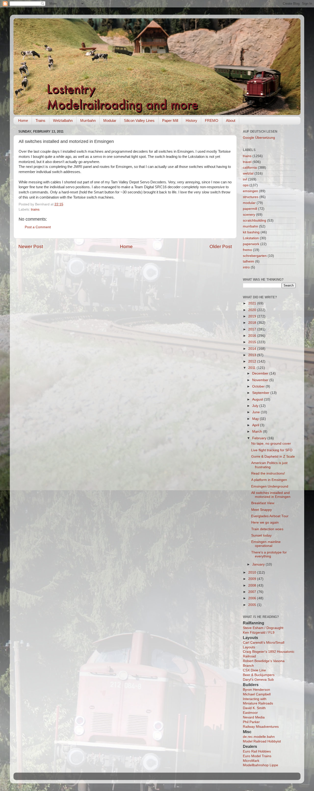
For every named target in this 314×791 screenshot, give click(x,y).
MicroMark (251, 761)
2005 (252, 605)
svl (245, 179)
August (258, 399)
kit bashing (251, 232)
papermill (250, 209)
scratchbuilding (254, 220)
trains (35, 209)
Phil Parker (251, 722)
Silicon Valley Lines (139, 120)
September (261, 393)
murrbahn (250, 226)
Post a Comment (38, 227)
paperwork (251, 244)
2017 (252, 329)
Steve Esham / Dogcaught (263, 628)
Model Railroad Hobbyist (262, 741)
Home (23, 120)
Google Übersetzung (259, 137)
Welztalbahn (63, 120)
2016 (252, 336)
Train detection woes (267, 529)
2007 (252, 592)
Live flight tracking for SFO (271, 450)
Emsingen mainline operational (266, 544)
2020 (252, 310)
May (256, 419)
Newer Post (30, 246)
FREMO (211, 120)
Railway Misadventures (261, 726)
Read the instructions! (268, 473)
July (255, 406)
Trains (40, 120)
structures (250, 197)
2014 (252, 349)
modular (249, 203)
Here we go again (265, 522)
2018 (252, 323)
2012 (252, 361)
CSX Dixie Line (254, 670)
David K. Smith (254, 708)
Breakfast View (262, 503)
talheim (248, 261)
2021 (252, 303)
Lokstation (251, 238)
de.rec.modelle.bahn (259, 737)
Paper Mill (170, 120)
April (256, 425)
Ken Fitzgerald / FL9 (259, 632)
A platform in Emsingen (269, 480)
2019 (252, 316)
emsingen (250, 191)
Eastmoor (250, 713)
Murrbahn (88, 120)
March (257, 431)
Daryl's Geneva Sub (258, 679)
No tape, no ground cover (271, 443)
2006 (252, 598)
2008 (252, 585)
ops (246, 185)
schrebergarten (255, 256)
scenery (249, 214)
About (230, 120)
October (259, 386)
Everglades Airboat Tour (269, 516)
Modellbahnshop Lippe (260, 765)
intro (246, 267)
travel (247, 162)
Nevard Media (254, 717)
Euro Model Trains (257, 756)
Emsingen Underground (269, 486)
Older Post (220, 246)
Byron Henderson (256, 689)
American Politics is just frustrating (269, 465)
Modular (109, 120)
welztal (248, 173)
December (260, 373)
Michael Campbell (257, 694)
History (191, 120)
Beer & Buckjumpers (259, 675)
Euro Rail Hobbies (257, 751)
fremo (247, 250)
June (256, 412)
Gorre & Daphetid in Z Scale (273, 456)
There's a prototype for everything (269, 554)
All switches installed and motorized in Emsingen (270, 495)
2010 (252, 572)
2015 (252, 342)
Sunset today (261, 535)
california (250, 167)
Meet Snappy (261, 510)
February (259, 438)
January (259, 564)
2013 (252, 355)
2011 (252, 368)
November (260, 380)
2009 (252, 579)
